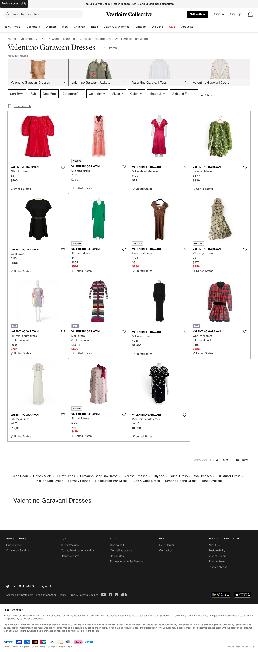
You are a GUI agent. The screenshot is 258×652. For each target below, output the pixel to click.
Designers (33, 27)
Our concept (14, 545)
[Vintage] (148, 26)
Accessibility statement (19, 595)
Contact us (166, 551)
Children (79, 27)
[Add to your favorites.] (63, 167)
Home (12, 38)
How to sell (117, 545)
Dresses (85, 38)
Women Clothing (63, 38)
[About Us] (196, 26)
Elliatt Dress (66, 476)
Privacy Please (79, 480)
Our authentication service (77, 551)
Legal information (46, 595)
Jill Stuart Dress (229, 476)
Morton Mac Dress (49, 480)
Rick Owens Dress (146, 480)
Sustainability (217, 551)
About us (214, 545)
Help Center (166, 545)
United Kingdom (21, 646)
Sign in (219, 14)
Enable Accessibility (14, 3)
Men (65, 27)
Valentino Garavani (33, 38)
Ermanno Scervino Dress (98, 476)
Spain (62, 646)
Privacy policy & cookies (84, 595)
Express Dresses (134, 476)
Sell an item (197, 14)
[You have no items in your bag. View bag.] (250, 14)
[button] (250, 14)
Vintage (140, 27)
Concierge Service (17, 551)
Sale (172, 27)
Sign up (235, 14)
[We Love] (166, 26)
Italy (70, 646)
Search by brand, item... (26, 14)
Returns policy (70, 556)
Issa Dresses (202, 476)
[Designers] (42, 26)
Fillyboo (158, 476)
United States (38, 646)
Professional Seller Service (126, 562)
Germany (52, 646)
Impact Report (217, 556)
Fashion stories (218, 567)
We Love (157, 27)
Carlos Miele (42, 476)
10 (237, 459)
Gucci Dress (178, 476)
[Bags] (100, 26)
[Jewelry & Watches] (132, 26)
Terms (62, 595)
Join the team (217, 562)
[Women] (58, 26)
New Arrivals (12, 27)
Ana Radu (20, 476)
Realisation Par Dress (111, 480)
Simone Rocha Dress (180, 480)
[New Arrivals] (23, 26)
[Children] (88, 26)
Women (51, 27)
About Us (187, 27)
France (7, 646)
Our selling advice (121, 551)
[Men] (70, 26)
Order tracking (70, 545)
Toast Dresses (212, 480)
